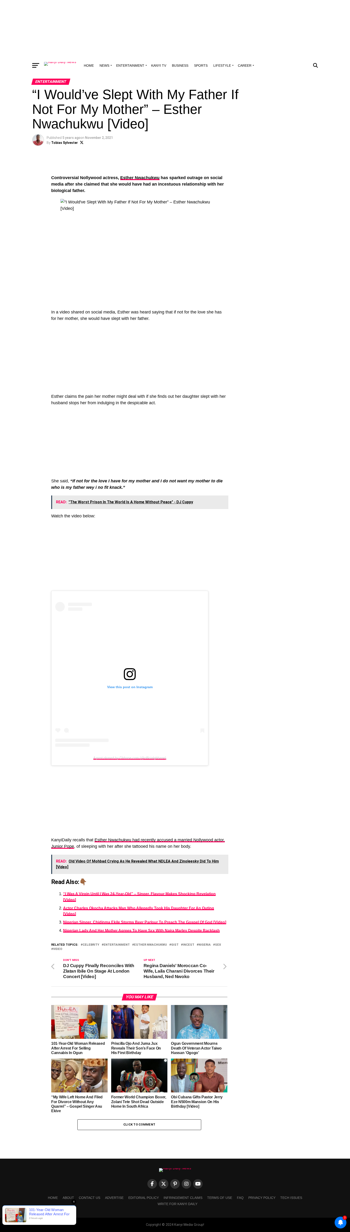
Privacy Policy (261, 1198)
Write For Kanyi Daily (177, 1204)
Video (57, 949)
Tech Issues (291, 1198)
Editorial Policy (143, 1198)
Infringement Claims (183, 1198)
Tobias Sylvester (64, 143)
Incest (188, 944)
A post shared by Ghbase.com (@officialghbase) (129, 758)
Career (244, 65)
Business (180, 65)
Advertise (114, 1198)
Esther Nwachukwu (140, 177)
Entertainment (130, 65)
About (68, 1198)
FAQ (240, 1198)
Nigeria (205, 944)
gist (175, 944)
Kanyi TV (158, 65)
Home (89, 65)
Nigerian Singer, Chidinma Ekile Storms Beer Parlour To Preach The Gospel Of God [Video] (144, 922)
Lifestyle (222, 65)
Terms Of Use (219, 1198)
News (104, 65)
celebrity (91, 944)
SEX (218, 944)
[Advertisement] (175, 30)
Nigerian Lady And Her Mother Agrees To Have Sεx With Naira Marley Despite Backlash (141, 931)
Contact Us (89, 1198)
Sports (201, 65)
